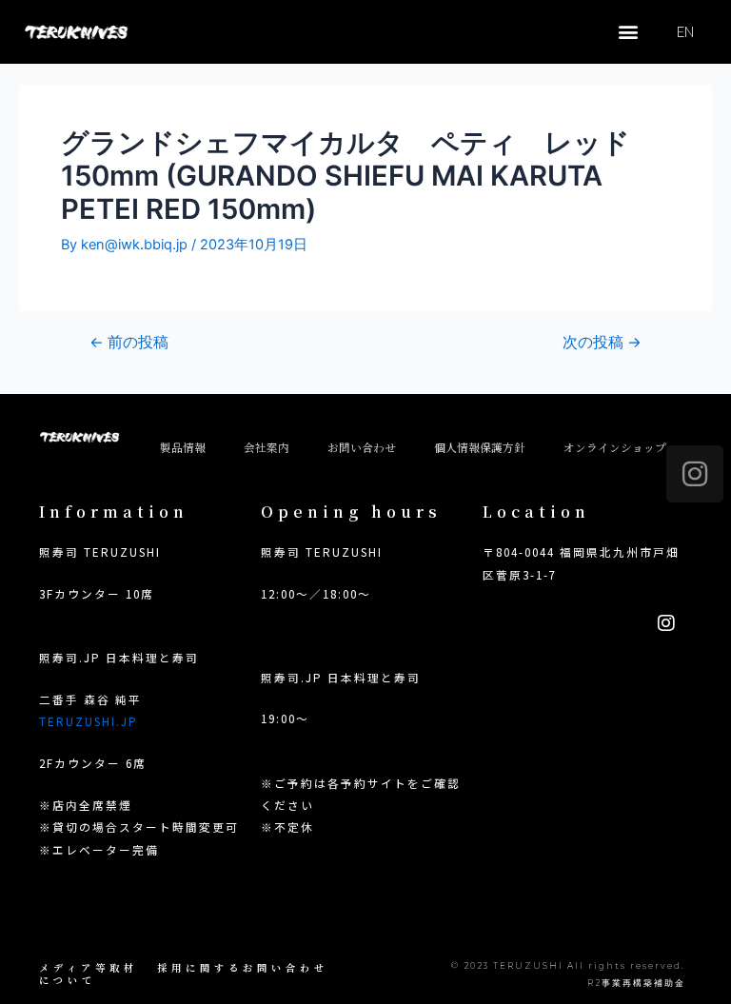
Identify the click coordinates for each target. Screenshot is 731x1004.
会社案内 (266, 447)
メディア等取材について (88, 973)
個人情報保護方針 (479, 447)
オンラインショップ (614, 447)
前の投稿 (128, 342)
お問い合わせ (361, 447)
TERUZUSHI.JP (88, 721)
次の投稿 (602, 342)
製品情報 (183, 447)
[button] (627, 32)
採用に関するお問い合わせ (242, 967)
